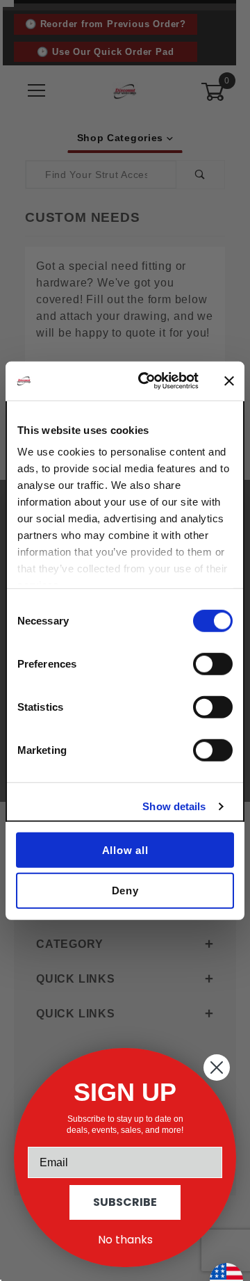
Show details (174, 806)
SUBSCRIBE (125, 1202)
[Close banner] (229, 381)
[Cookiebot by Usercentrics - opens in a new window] (146, 381)
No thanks (125, 1240)
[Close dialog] (217, 1067)
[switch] (213, 663)
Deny (125, 890)
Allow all (125, 849)
